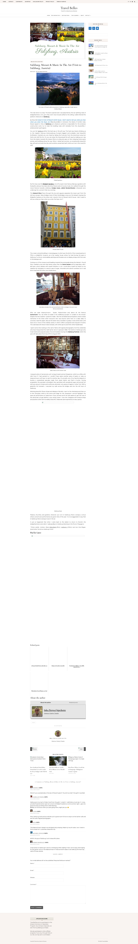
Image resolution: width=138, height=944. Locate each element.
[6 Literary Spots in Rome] (82, 749)
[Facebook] (90, 28)
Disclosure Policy (38, 1)
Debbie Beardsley (39, 842)
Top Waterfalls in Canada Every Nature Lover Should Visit (56, 769)
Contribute (19, 1)
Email (32, 870)
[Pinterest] (97, 28)
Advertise (27, 1)
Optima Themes (42, 941)
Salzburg (40, 131)
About (82, 15)
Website (32, 877)
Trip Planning (75, 15)
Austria (33, 722)
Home (4, 1)
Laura (35, 811)
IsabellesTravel (38, 797)
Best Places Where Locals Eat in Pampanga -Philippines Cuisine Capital (76, 769)
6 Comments (58, 725)
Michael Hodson (38, 833)
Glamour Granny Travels (51, 713)
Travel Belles (69, 8)
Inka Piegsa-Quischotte (42, 71)
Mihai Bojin (53, 527)
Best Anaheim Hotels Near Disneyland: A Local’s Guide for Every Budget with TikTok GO (97, 47)
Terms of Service (61, 1)
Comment (33, 884)
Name (32, 863)
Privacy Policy (50, 1)
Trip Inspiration (55, 15)
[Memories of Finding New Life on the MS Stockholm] (33, 749)
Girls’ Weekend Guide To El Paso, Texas (101, 65)
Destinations (65, 15)
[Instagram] (93, 28)
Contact (11, 1)
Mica (34, 822)
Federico (36, 787)
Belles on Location (36, 61)
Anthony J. (64, 527)
